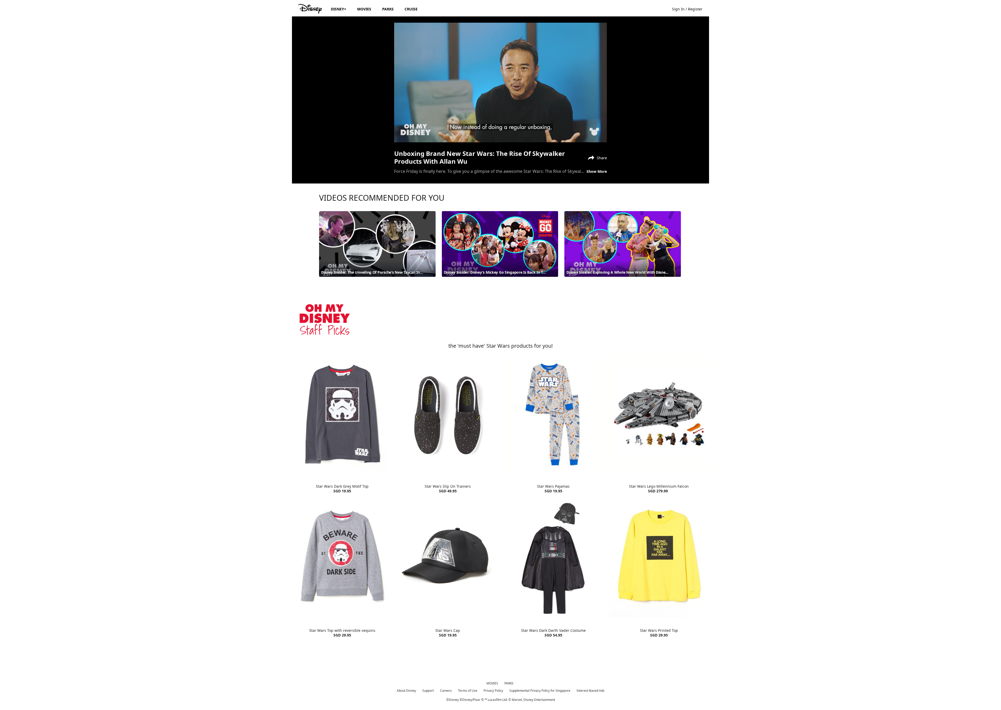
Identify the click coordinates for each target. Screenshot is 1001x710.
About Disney (406, 690)
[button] (690, 9)
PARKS (509, 683)
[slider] (500, 128)
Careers (446, 690)
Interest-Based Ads (591, 690)
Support (428, 690)
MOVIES (492, 683)
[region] (500, 82)
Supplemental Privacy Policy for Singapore (539, 690)
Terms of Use (467, 690)
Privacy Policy (493, 690)
